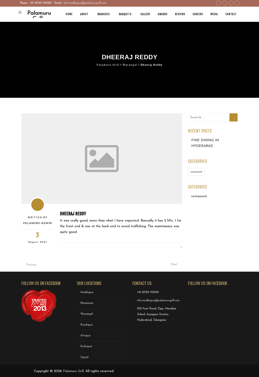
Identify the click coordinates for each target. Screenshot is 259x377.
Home (69, 14)
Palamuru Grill (73, 371)
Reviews (180, 14)
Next (174, 264)
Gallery (145, 14)
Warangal (86, 314)
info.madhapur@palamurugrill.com (85, 3)
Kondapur (86, 324)
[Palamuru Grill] (38, 14)
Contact (231, 14)
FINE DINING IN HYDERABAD (205, 143)
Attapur (85, 335)
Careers (198, 14)
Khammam (86, 303)
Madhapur (87, 292)
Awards (162, 14)
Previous (31, 264)
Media (214, 14)
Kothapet (86, 346)
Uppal (84, 357)
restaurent (196, 172)
